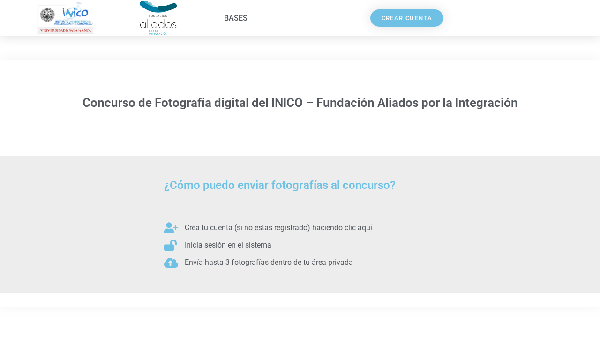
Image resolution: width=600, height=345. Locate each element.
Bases (236, 18)
